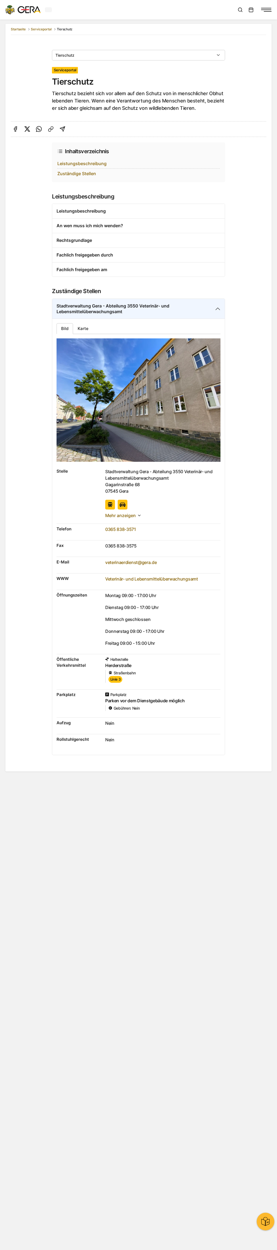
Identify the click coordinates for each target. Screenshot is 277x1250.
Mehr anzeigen (120, 515)
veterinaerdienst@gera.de (131, 562)
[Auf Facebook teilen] (15, 129)
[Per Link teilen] (50, 129)
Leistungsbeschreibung (82, 163)
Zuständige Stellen (76, 173)
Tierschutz (64, 55)
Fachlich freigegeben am (82, 269)
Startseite (18, 29)
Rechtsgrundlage (74, 240)
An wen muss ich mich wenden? (90, 225)
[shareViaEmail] (62, 129)
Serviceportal (41, 29)
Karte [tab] (83, 328)
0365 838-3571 (120, 529)
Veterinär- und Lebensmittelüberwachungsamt (151, 579)
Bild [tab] (64, 328)
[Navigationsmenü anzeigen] (266, 9)
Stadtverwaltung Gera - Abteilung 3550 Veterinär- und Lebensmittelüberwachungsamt (113, 308)
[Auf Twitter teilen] (27, 129)
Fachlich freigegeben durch (85, 255)
